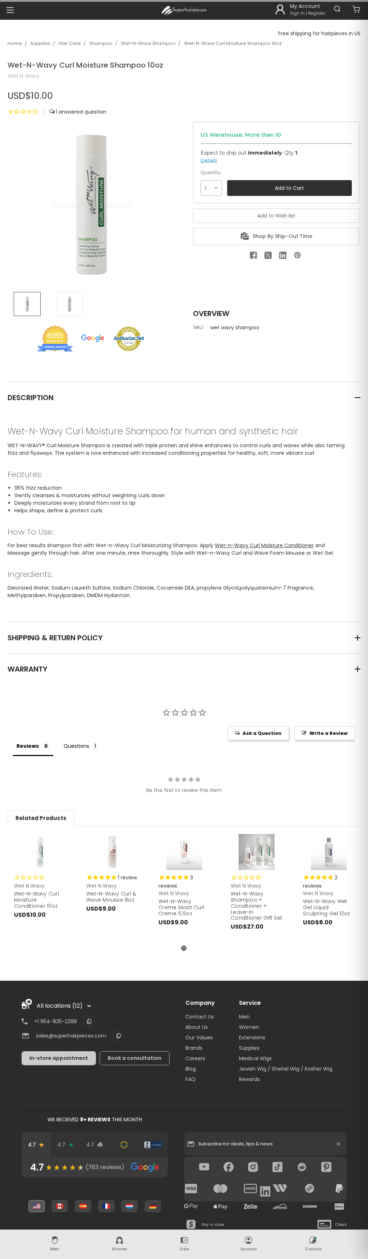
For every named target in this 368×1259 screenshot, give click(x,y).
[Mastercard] (220, 1188)
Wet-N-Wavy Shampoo (148, 43)
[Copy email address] (118, 1035)
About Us (196, 1027)
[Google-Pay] (191, 1206)
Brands (193, 1048)
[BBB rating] (152, 1144)
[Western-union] (280, 1188)
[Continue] (338, 1144)
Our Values (199, 1037)
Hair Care (70, 43)
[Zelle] (250, 1206)
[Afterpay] (310, 1188)
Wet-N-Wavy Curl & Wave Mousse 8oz (111, 896)
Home (15, 43)
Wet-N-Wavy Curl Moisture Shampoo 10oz (233, 43)
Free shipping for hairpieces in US (319, 33)
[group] (95, 1167)
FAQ (190, 1079)
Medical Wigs (255, 1058)
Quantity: (211, 172)
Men (244, 1016)
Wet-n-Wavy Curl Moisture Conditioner (264, 545)
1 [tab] (184, 948)
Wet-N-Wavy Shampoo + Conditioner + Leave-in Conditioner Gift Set (256, 905)
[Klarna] (339, 1206)
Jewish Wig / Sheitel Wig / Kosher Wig (285, 1068)
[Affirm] (280, 1206)
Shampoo (100, 43)
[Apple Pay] (220, 1206)
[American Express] (250, 1188)
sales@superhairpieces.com (71, 1035)
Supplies (40, 43)
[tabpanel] (40, 883)
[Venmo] (310, 1206)
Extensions (252, 1037)
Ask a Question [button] (262, 733)
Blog (190, 1068)
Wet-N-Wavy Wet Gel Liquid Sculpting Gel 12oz (326, 907)
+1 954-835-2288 (55, 1021)
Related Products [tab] (40, 818)
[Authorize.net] (123, 1144)
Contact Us (199, 1016)
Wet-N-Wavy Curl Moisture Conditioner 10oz (36, 900)
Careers (195, 1058)
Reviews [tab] (28, 746)
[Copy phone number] (89, 1021)
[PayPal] (339, 1188)
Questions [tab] (76, 746)
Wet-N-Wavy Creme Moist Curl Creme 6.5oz (181, 907)
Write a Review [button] (328, 733)
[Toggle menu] (10, 10)
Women (249, 1027)
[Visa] (191, 1188)
